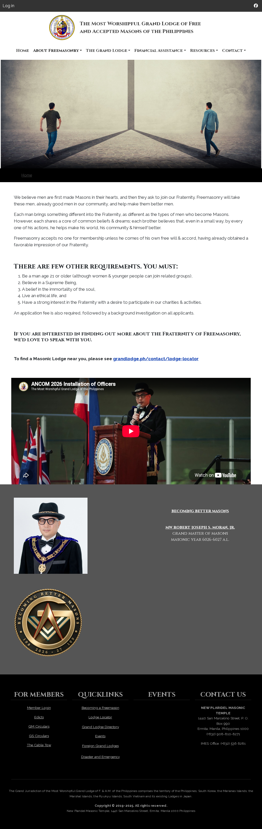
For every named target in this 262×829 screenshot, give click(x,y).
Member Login (39, 708)
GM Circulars (38, 726)
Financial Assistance (158, 50)
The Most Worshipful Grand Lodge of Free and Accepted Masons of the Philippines (140, 27)
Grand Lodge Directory (100, 727)
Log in (8, 5)
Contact (232, 50)
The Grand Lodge (106, 50)
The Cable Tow (39, 745)
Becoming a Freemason (100, 708)
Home (22, 50)
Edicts (39, 717)
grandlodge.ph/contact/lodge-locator (156, 358)
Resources (202, 50)
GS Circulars (39, 736)
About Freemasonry (56, 50)
